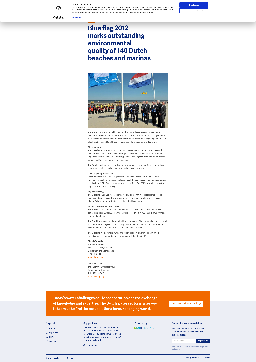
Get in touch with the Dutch (184, 304)
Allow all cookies (194, 5)
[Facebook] (67, 358)
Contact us (92, 346)
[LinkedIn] (71, 358)
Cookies (207, 358)
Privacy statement (192, 358)
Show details (76, 17)
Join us (52, 341)
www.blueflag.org (96, 277)
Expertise (53, 333)
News (51, 337)
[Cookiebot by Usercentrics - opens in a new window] (58, 17)
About (52, 329)
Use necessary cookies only (193, 11)
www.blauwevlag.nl (97, 257)
